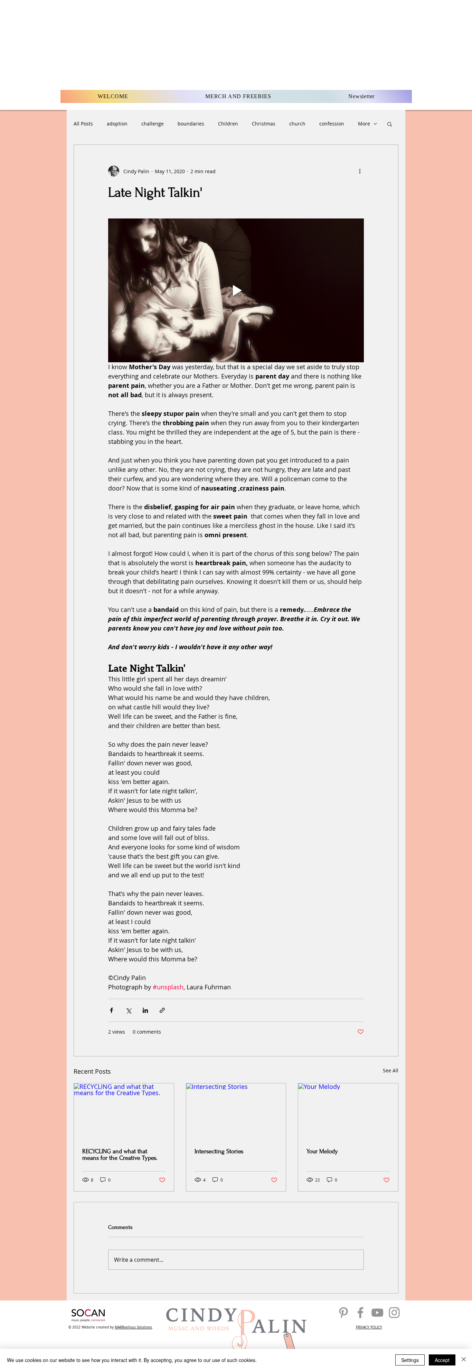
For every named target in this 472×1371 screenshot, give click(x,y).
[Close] (464, 1359)
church (297, 123)
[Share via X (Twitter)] (128, 1010)
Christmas (263, 123)
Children (228, 123)
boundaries (191, 123)
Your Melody (322, 1151)
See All (390, 1070)
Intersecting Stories (219, 1151)
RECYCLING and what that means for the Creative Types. (120, 1154)
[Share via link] (162, 1010)
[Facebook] (360, 1312)
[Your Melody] (348, 1111)
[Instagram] (394, 1312)
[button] (389, 124)
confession (331, 123)
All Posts (83, 123)
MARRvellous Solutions (133, 1327)
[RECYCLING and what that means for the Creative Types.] (124, 1111)
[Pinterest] (343, 1312)
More (364, 123)
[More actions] (360, 171)
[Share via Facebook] (111, 1010)
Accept (442, 1359)
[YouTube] (377, 1312)
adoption (117, 123)
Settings (410, 1359)
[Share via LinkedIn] (145, 1010)
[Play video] (236, 290)
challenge (152, 123)
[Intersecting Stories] (236, 1111)
